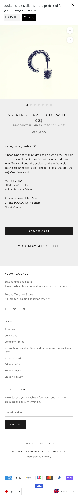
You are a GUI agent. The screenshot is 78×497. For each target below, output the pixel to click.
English (45, 443)
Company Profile (14, 342)
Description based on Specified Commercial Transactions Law (38, 350)
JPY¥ (27, 443)
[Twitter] (14, 308)
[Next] (58, 105)
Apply (15, 424)
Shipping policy (14, 377)
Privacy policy (12, 364)
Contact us (11, 335)
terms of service (14, 358)
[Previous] (20, 105)
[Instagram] (23, 308)
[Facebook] (6, 308)
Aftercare (10, 329)
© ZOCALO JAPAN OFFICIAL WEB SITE (39, 451)
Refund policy (13, 370)
